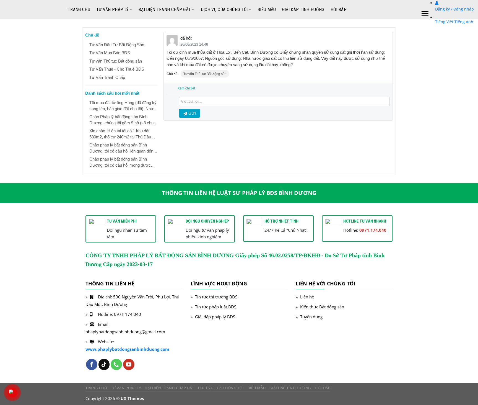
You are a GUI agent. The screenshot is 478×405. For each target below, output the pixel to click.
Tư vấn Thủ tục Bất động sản (205, 74)
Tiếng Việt (444, 21)
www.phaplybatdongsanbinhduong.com (127, 349)
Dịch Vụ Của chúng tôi (224, 9)
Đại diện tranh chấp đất (165, 9)
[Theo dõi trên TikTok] (104, 364)
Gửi (192, 113)
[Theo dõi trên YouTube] (128, 364)
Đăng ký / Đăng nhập (454, 9)
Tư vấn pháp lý (112, 9)
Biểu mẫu (267, 9)
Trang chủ (79, 9)
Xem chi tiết (186, 88)
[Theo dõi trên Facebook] (91, 364)
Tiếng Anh (463, 21)
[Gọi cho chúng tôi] (116, 364)
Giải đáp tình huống (303, 9)
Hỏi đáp (339, 9)
